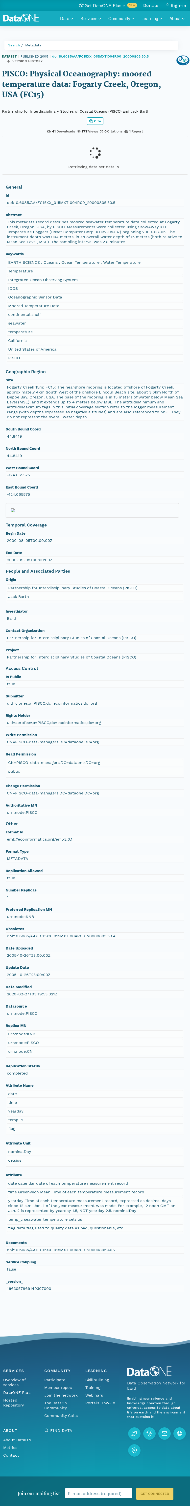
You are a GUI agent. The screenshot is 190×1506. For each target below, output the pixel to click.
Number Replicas (21, 890)
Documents (16, 1243)
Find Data (61, 1430)
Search (14, 45)
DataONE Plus (16, 1392)
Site (9, 380)
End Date (14, 553)
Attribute (14, 1175)
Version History (27, 61)
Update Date (17, 967)
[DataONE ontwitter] (134, 1433)
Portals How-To (100, 1403)
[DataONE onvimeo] (149, 1433)
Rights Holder (18, 715)
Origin (11, 579)
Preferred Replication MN (29, 909)
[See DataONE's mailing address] (134, 1450)
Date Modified (19, 987)
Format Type (17, 851)
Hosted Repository (13, 1403)
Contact (11, 1455)
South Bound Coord (23, 429)
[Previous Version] (8, 61)
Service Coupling (21, 1262)
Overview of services (14, 1382)
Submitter (15, 696)
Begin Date (15, 533)
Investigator (17, 611)
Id (7, 195)
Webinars (94, 1395)
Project (12, 650)
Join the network (61, 1395)
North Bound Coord (23, 448)
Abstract (14, 215)
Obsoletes (15, 929)
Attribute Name (20, 1085)
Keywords (15, 254)
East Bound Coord (22, 487)
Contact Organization (25, 630)
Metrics (10, 1447)
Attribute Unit (18, 1143)
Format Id (14, 832)
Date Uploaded (19, 948)
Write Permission (21, 735)
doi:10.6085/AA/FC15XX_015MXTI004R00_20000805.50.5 (100, 56)
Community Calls (61, 1415)
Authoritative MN (21, 805)
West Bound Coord (22, 468)
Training (92, 1387)
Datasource (16, 1006)
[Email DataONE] (164, 1433)
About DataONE (18, 1440)
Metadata (33, 45)
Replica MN (16, 1025)
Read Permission (21, 754)
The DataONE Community (57, 1405)
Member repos (58, 1387)
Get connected (155, 1494)
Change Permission (23, 786)
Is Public (13, 677)
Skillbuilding (97, 1379)
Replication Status (23, 1066)
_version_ (14, 1281)
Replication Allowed (24, 871)
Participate (55, 1379)
